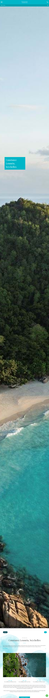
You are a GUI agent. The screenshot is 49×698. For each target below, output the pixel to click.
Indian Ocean (12, 627)
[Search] (47, 5)
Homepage (3, 627)
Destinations (7, 627)
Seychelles (17, 627)
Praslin (21, 627)
